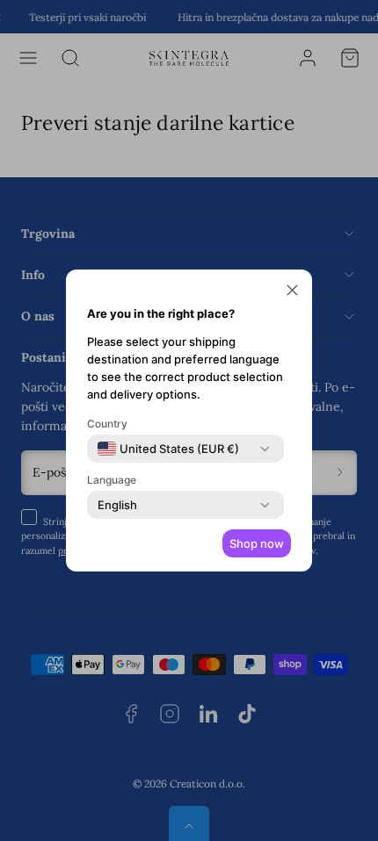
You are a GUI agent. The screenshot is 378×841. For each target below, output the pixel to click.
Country (107, 423)
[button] (292, 292)
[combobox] (168, 448)
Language (111, 479)
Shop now (256, 543)
